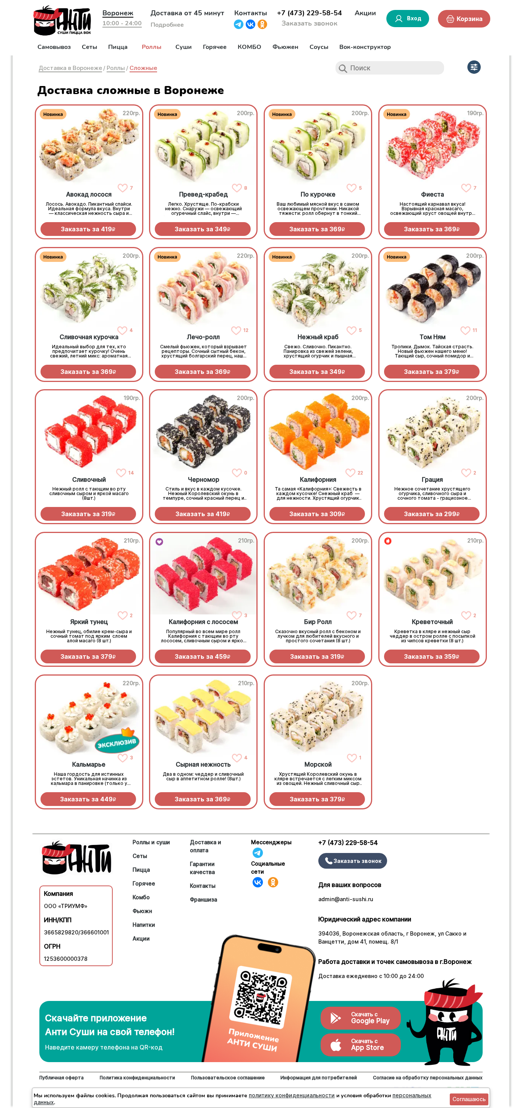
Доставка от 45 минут (187, 13)
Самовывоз (54, 47)
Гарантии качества (202, 868)
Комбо (141, 897)
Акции (365, 13)
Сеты (89, 47)
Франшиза (203, 899)
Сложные (143, 67)
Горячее (215, 47)
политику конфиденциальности (292, 1095)
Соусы (319, 47)
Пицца (118, 47)
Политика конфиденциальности (137, 1077)
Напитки (144, 924)
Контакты (250, 13)
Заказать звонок (309, 23)
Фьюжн (142, 911)
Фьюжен (285, 47)
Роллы (151, 47)
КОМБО (249, 47)
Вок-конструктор (365, 47)
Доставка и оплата (205, 846)
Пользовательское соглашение (228, 1077)
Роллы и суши (151, 842)
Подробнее (167, 25)
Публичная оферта (61, 1077)
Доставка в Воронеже (70, 67)
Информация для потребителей (318, 1077)
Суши (183, 47)
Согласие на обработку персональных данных (428, 1077)
